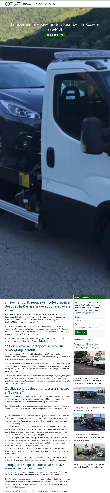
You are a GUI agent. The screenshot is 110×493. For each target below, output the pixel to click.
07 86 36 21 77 (55, 35)
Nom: (77, 317)
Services (27, 4)
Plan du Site (49, 4)
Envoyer (81, 332)
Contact (38, 4)
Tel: (76, 324)
